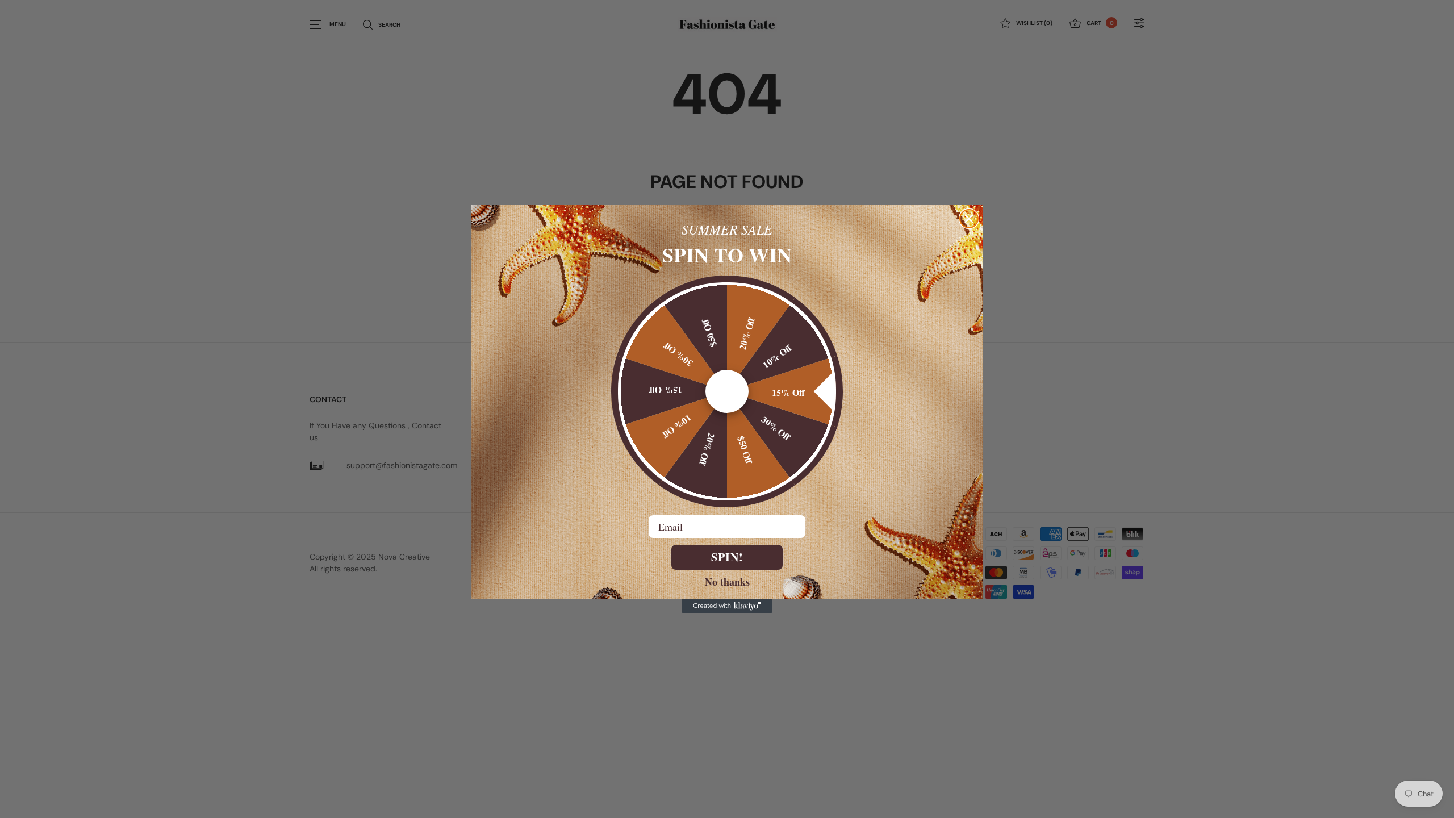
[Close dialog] (969, 219)
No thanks (727, 581)
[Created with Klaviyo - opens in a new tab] (727, 606)
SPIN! (727, 557)
